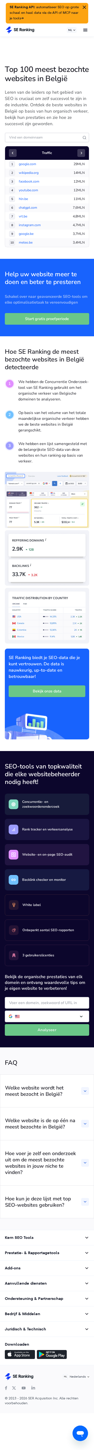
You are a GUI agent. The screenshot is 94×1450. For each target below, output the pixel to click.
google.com (27, 164)
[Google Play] (52, 1355)
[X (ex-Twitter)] (14, 1388)
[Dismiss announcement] (83, 6)
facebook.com (29, 181)
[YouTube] (24, 1388)
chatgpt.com (28, 207)
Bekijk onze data (47, 691)
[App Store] (20, 1355)
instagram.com (30, 225)
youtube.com (28, 190)
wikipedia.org (29, 172)
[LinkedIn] (33, 1388)
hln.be (23, 199)
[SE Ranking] (20, 30)
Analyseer (47, 1030)
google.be (26, 233)
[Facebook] (6, 1388)
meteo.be (26, 242)
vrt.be (23, 216)
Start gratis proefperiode (47, 319)
